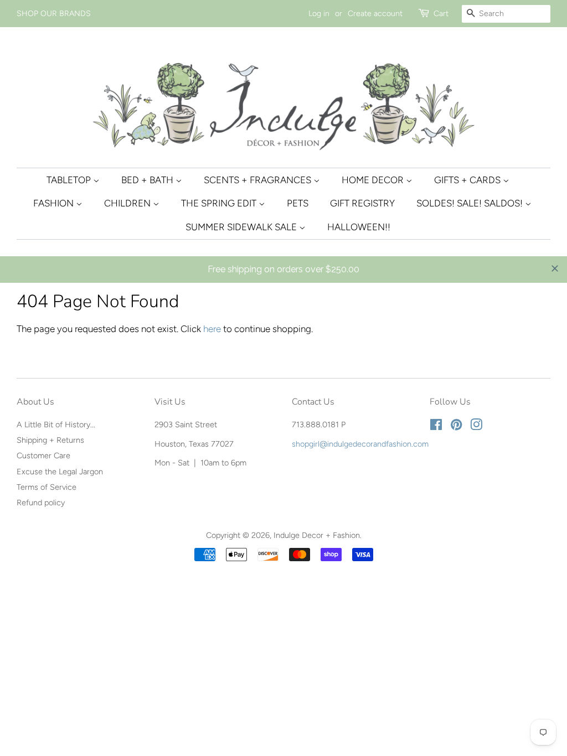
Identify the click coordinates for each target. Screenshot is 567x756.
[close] (555, 268)
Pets (297, 203)
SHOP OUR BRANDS (54, 13)
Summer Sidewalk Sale (242, 226)
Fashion (54, 203)
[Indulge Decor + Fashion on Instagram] (476, 427)
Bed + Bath (148, 179)
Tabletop (70, 179)
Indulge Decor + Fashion (317, 535)
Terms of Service (46, 487)
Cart (441, 13)
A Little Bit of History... (56, 424)
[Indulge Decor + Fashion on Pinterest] (456, 427)
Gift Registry (362, 203)
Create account (375, 13)
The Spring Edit (220, 203)
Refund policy (41, 503)
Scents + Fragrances (258, 179)
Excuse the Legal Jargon (60, 472)
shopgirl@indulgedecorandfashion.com (360, 444)
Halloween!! (358, 226)
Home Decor (374, 179)
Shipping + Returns (50, 440)
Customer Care (43, 455)
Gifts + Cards (468, 179)
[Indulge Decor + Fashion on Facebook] (436, 427)
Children (128, 203)
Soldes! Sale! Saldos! (470, 203)
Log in (318, 13)
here (212, 328)
